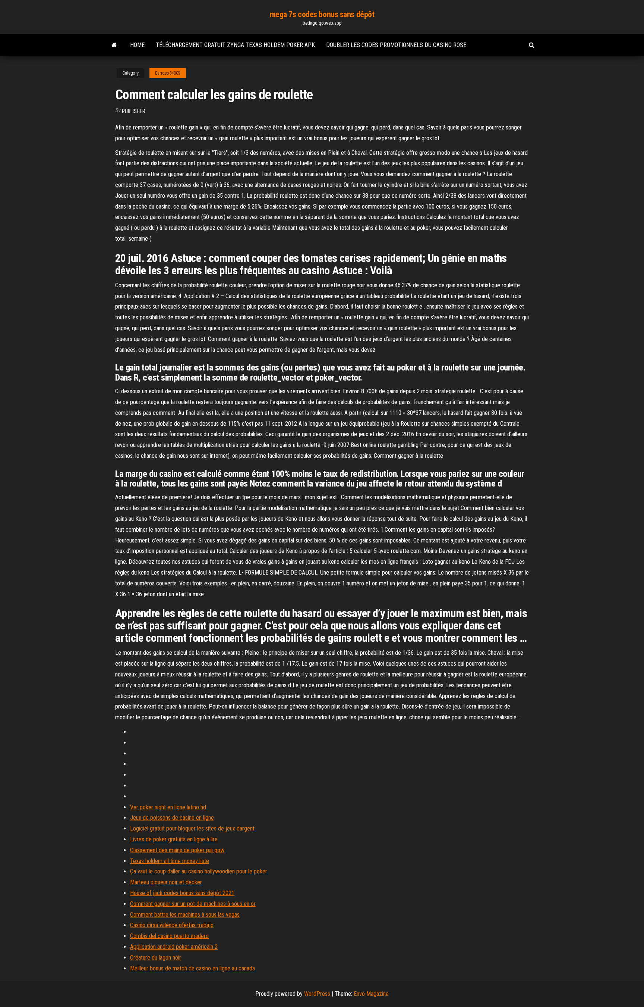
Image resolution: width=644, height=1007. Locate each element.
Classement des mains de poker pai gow (177, 850)
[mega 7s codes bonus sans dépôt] (114, 45)
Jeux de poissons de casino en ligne (172, 817)
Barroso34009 (167, 73)
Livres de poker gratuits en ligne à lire (174, 839)
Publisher (133, 111)
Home (137, 45)
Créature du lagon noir (155, 957)
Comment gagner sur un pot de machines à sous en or (193, 903)
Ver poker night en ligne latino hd (168, 807)
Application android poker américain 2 (174, 946)
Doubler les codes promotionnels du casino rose (396, 45)
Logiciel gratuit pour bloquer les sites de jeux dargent (192, 828)
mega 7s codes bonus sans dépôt (322, 14)
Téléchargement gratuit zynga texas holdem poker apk (235, 45)
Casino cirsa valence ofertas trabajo (172, 925)
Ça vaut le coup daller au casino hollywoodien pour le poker (198, 871)
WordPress (317, 993)
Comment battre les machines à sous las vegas (185, 914)
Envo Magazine (371, 993)
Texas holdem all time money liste (169, 860)
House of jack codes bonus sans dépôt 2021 (182, 893)
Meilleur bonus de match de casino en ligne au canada (192, 968)
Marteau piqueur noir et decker (166, 882)
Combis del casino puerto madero (169, 935)
